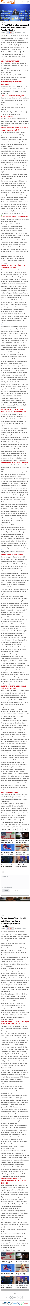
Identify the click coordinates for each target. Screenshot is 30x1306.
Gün (9, 829)
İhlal (3, 1250)
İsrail (14, 1250)
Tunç (23, 1250)
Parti (25, 829)
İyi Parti (14, 829)
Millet (20, 829)
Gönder (6, 890)
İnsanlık (8, 1250)
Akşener (4, 829)
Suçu (18, 1250)
